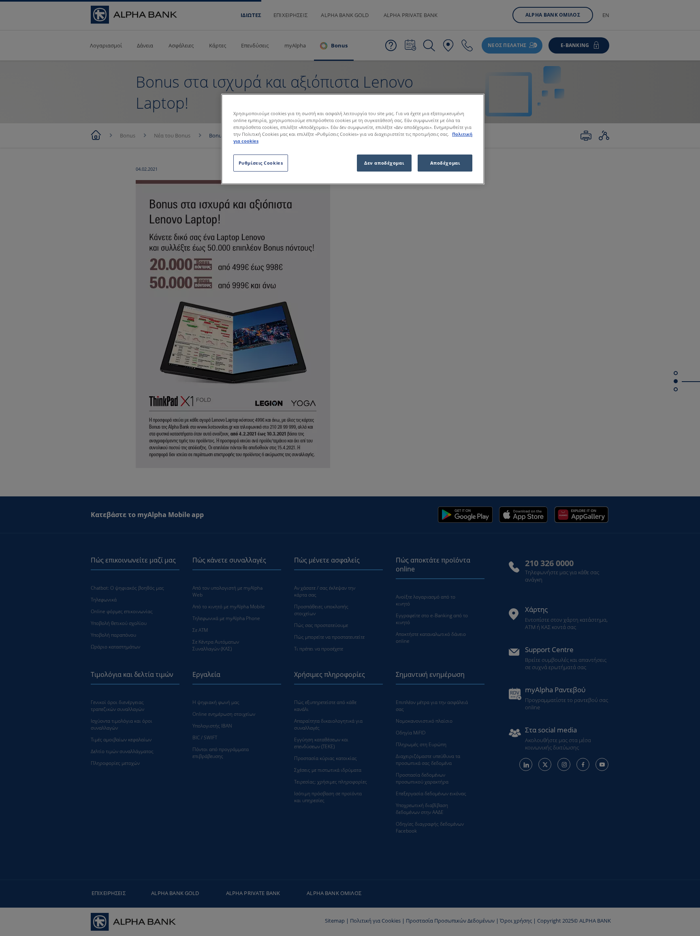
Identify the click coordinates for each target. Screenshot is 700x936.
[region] (352, 139)
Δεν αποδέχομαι (384, 163)
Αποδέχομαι (445, 163)
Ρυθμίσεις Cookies (261, 163)
